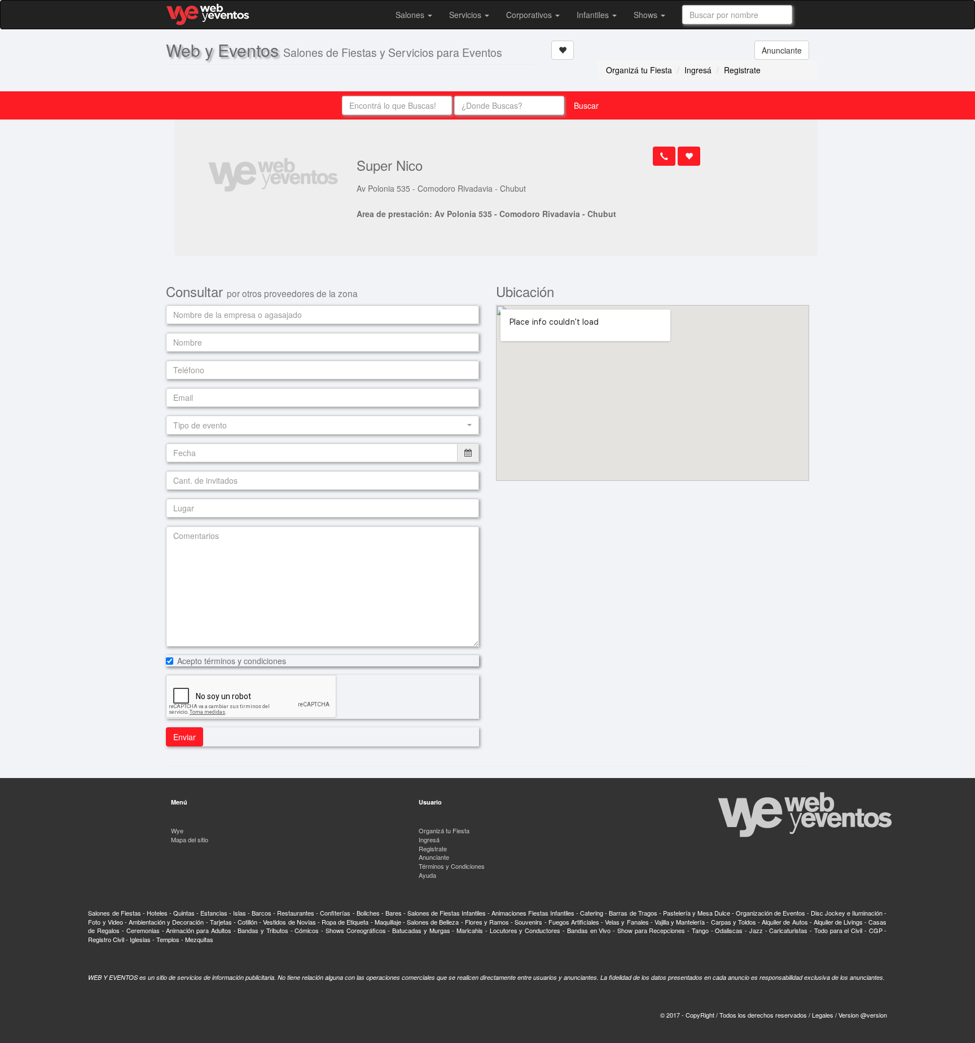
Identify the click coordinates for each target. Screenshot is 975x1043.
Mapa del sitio (189, 839)
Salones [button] (411, 14)
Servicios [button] (466, 14)
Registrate (742, 70)
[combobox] (737, 14)
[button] (322, 425)
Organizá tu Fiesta (639, 70)
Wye (177, 830)
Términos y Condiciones (452, 865)
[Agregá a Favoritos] (562, 50)
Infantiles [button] (594, 14)
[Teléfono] (664, 156)
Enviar (184, 737)
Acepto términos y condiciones (231, 660)
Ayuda (427, 875)
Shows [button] (647, 14)
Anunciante (782, 50)
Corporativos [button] (530, 14)
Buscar (586, 105)
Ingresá (698, 70)
